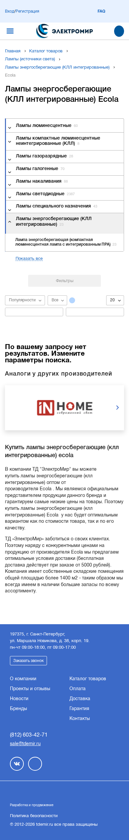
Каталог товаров (46, 50)
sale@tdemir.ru (25, 743)
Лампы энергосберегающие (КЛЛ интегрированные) (57, 67)
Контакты (79, 718)
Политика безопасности (34, 815)
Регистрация (27, 11)
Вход (9, 11)
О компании (23, 678)
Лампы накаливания (42, 181)
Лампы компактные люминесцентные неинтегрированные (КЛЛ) (58, 141)
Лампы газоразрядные (44, 156)
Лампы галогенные (40, 169)
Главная (13, 50)
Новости (19, 698)
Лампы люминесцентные (47, 126)
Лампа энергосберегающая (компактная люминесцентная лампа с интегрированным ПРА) (65, 242)
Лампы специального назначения (56, 206)
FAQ (101, 11)
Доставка (79, 698)
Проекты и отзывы (30, 688)
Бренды (18, 708)
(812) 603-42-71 (29, 735)
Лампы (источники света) (30, 58)
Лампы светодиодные (45, 194)
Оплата (77, 688)
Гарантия (79, 708)
